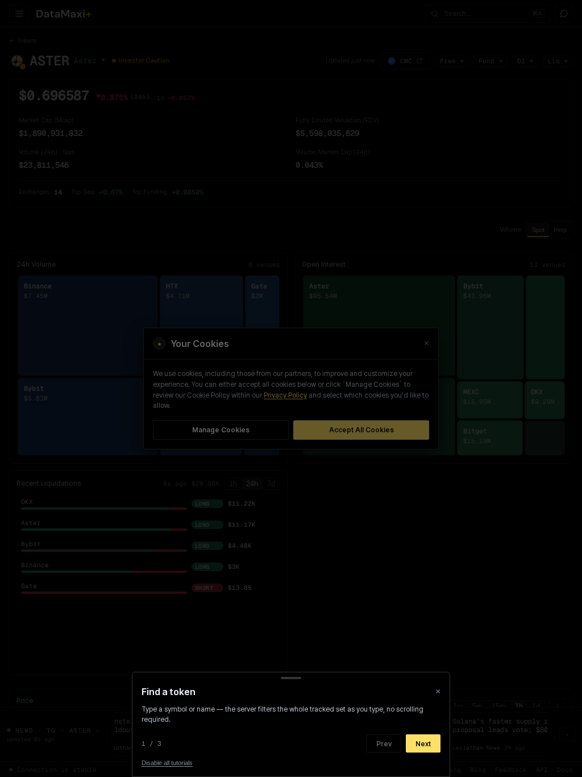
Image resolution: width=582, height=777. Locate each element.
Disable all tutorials (167, 762)
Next (423, 743)
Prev (384, 743)
